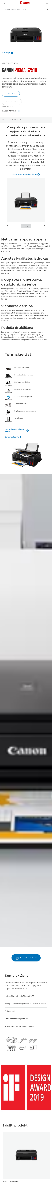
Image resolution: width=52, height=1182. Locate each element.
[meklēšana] (4, 3)
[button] (12, 103)
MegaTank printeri (10, 63)
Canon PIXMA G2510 (10, 120)
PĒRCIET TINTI (11, 93)
